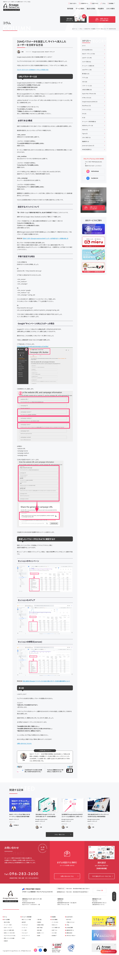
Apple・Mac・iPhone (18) (89, 93)
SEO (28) (84, 81)
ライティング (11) (86, 109)
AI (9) (83, 117)
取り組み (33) (85, 73)
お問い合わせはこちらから (24, 743)
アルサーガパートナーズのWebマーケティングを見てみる (32, 70)
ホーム (75, 28)
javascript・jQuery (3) (88, 145)
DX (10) (84, 113)
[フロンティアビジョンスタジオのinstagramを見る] (35, 950)
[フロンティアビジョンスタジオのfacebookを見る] (40, 950)
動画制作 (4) (85, 141)
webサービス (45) (87, 58)
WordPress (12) (86, 105)
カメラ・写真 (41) (86, 61)
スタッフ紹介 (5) (86, 137)
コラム (80, 28)
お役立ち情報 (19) (87, 89)
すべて (84, 46)
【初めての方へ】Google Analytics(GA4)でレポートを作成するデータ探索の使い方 (45, 238)
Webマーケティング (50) (88, 54)
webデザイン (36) (86, 69)
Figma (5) (85, 133)
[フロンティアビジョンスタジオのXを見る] (45, 950)
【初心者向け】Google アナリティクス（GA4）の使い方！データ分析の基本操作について (46, 681)
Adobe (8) (85, 129)
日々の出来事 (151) (87, 49)
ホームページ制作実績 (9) (89, 121)
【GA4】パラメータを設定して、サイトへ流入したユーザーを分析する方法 (100, 28)
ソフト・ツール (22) (87, 85)
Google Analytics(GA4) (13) (89, 101)
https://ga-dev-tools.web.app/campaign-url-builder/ (32, 346)
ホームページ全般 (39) (88, 65)
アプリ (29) (85, 77)
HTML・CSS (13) (86, 97)
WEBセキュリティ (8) (87, 125)
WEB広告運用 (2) (86, 149)
